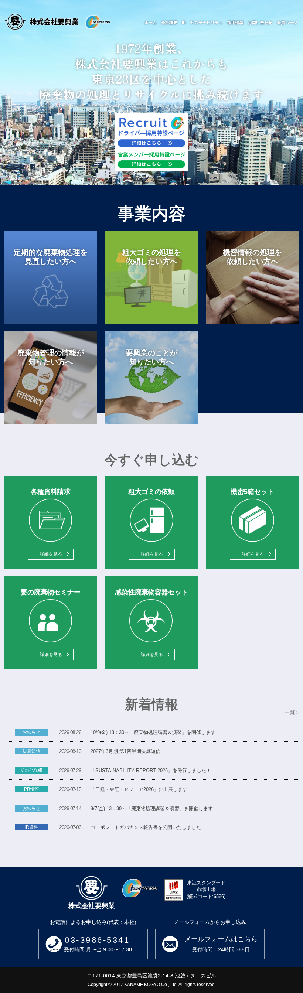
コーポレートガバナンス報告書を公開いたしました (146, 827)
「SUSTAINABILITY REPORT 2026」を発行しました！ (151, 770)
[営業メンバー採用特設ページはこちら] (151, 160)
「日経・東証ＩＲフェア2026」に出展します (139, 789)
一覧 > (292, 712)
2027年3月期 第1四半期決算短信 (125, 751)
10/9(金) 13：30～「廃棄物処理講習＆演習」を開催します (153, 732)
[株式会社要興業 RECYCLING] (57, 22)
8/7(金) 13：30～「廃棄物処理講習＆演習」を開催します (152, 808)
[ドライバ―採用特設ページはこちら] (151, 131)
